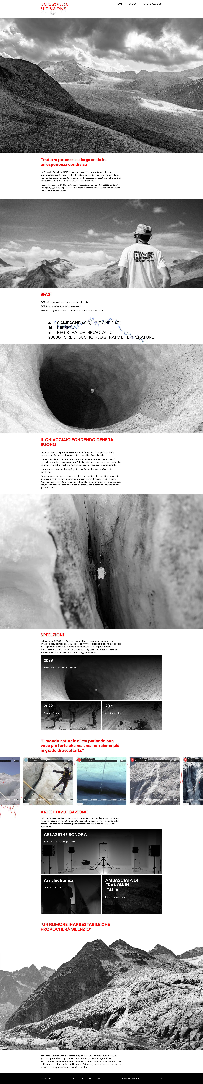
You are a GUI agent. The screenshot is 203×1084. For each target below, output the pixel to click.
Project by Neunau (46, 1078)
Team (119, 4)
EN (161, 1078)
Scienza (132, 4)
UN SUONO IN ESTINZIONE (82, 805)
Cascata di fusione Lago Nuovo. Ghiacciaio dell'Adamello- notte (152, 805)
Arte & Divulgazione (153, 4)
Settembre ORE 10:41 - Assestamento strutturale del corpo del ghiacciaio (101, 805)
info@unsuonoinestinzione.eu (130, 1078)
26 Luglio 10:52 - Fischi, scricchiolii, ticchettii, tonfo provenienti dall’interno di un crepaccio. (50, 805)
